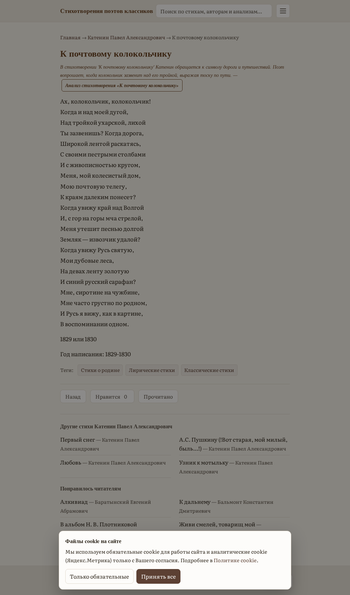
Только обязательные (99, 576)
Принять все (158, 576)
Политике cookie (235, 560)
